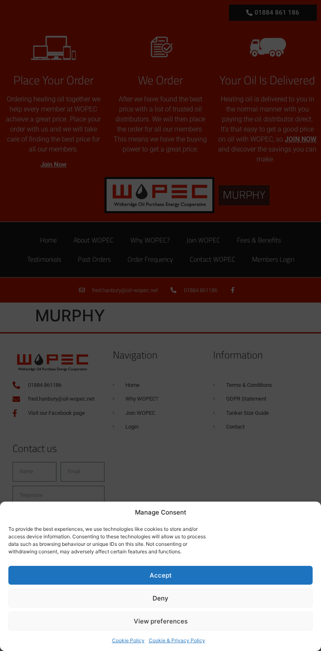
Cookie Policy (128, 640)
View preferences (161, 621)
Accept (161, 575)
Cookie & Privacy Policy (177, 640)
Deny (160, 598)
